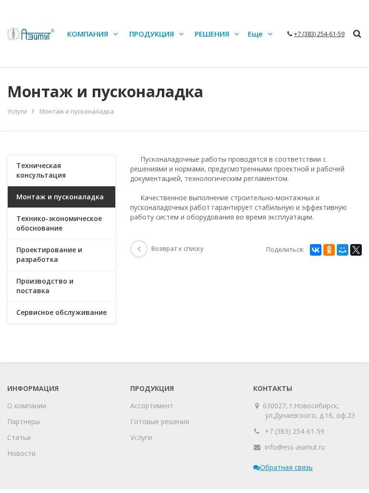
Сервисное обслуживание (61, 312)
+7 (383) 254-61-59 (294, 431)
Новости (21, 453)
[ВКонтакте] (315, 250)
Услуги (17, 111)
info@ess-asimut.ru (295, 447)
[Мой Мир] (342, 250)
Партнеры (23, 421)
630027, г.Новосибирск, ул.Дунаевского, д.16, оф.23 (310, 410)
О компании (26, 405)
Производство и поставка (45, 285)
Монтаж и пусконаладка (60, 196)
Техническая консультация (41, 170)
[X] (356, 250)
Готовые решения (159, 421)
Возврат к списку (177, 248)
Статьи (19, 437)
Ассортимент (151, 405)
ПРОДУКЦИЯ (151, 34)
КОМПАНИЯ (87, 34)
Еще (255, 34)
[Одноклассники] (329, 250)
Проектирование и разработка (49, 254)
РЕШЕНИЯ (212, 34)
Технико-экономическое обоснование (59, 223)
